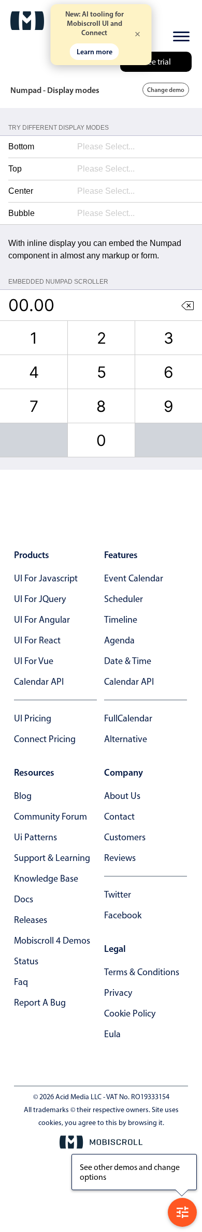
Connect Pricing (45, 739)
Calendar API (39, 681)
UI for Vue (33, 661)
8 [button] (101, 406)
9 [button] (169, 406)
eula (112, 1034)
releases (30, 920)
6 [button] (169, 372)
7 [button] (34, 406)
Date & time (127, 661)
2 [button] (101, 338)
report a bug (40, 1002)
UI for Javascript (46, 578)
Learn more (94, 51)
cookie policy (129, 1013)
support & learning (52, 858)
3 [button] (169, 338)
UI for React (37, 640)
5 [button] (101, 372)
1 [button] (33, 338)
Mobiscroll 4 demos (52, 940)
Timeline (120, 619)
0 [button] (101, 440)
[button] (187, 305)
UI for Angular (42, 619)
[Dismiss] (137, 34)
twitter (117, 894)
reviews (120, 858)
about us (122, 796)
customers (125, 837)
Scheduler (123, 599)
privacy (118, 992)
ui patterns (35, 837)
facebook (122, 915)
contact (119, 816)
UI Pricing (32, 718)
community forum (50, 816)
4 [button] (34, 372)
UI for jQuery (40, 599)
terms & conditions (141, 972)
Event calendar (133, 578)
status (26, 961)
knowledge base (46, 878)
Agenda (119, 640)
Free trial (156, 62)
